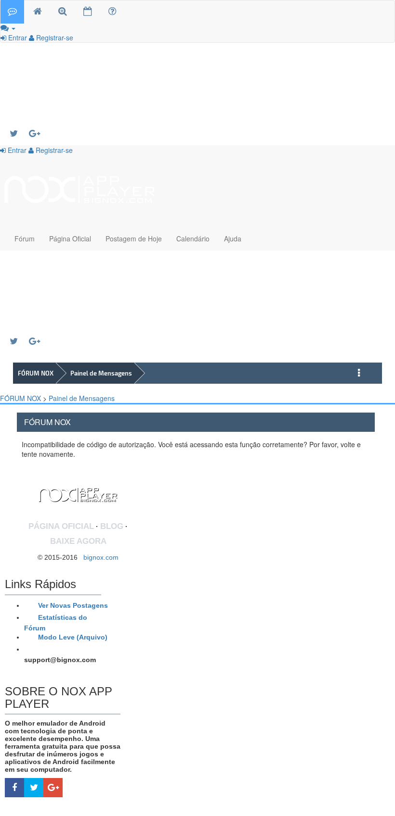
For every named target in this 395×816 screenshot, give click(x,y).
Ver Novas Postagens (72, 605)
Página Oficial (70, 238)
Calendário (193, 238)
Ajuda (232, 238)
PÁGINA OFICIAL (61, 526)
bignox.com (98, 557)
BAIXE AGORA (78, 541)
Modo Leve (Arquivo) (71, 637)
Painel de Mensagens (101, 373)
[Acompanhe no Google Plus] (38, 133)
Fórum (24, 238)
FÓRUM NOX (35, 373)
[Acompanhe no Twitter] (19, 133)
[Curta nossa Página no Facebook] (14, 788)
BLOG (111, 526)
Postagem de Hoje (133, 238)
